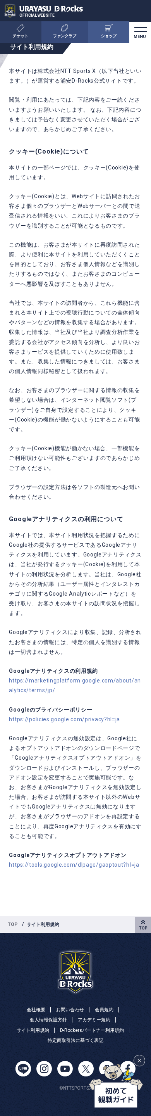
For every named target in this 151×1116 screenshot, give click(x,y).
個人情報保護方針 (48, 1020)
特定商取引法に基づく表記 (75, 1040)
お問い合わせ (70, 1009)
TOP (12, 924)
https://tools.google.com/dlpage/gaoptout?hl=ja (74, 865)
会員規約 (104, 1009)
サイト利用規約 (33, 1030)
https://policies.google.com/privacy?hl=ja (64, 719)
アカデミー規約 (94, 1020)
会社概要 (36, 1009)
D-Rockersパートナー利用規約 (92, 1030)
